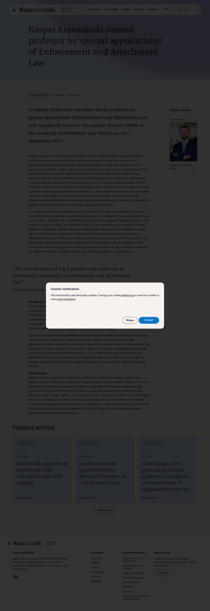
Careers (152, 9)
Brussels (95, 563)
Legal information (131, 583)
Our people (112, 9)
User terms (128, 587)
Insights (125, 9)
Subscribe (163, 573)
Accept (149, 320)
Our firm (137, 9)
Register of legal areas (134, 573)
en (167, 9)
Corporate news (39, 95)
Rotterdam (96, 582)
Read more (22, 498)
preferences (127, 296)
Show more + (105, 510)
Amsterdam (96, 559)
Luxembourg (97, 572)
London (95, 568)
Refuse (130, 320)
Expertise (94, 9)
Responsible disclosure (134, 578)
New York (95, 577)
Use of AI (127, 592)
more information (66, 299)
